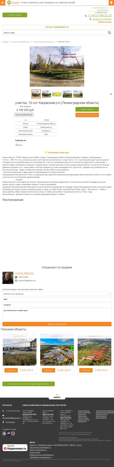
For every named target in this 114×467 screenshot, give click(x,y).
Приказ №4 (108, 440)
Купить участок (83, 418)
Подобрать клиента (45, 445)
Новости (33, 445)
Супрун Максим (24, 273)
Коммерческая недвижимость (42, 455)
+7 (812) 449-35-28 (12, 411)
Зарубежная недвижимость (40, 457)
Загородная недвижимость (40, 448)
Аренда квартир (101, 418)
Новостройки (35, 452)
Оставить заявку (14, 15)
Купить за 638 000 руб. (24, 115)
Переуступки (82, 421)
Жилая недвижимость (38, 450)
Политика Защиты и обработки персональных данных (74, 439)
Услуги (79, 445)
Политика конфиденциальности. (68, 437)
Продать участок (83, 419)
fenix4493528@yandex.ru (11, 418)
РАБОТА (72, 445)
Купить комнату (101, 416)
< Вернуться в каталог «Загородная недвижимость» (28, 384)
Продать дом (82, 416)
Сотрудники (10, 422)
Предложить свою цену (58, 152)
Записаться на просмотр (87, 115)
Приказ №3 (94, 439)
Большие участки (101, 414)
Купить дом (82, 414)
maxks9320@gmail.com (27, 281)
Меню (2, 2)
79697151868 (23, 277)
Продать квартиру (84, 412)
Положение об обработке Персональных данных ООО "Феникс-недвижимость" (81, 440)
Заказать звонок (105, 22)
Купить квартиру (84, 411)
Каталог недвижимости (57, 27)
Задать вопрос (87, 109)
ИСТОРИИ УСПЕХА (61, 445)
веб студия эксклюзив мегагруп (81, 434)
